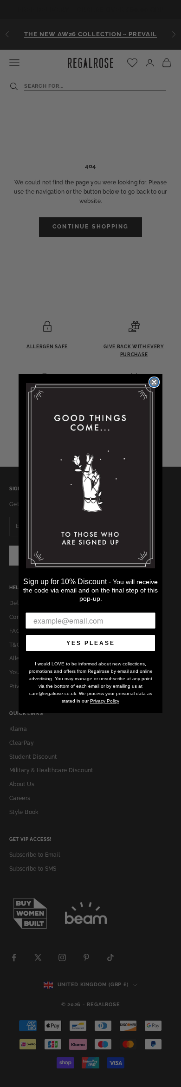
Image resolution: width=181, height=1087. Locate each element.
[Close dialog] (154, 382)
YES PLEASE (90, 643)
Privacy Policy (104, 700)
